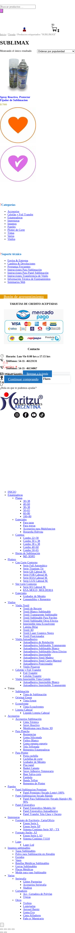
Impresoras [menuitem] (14, 817)
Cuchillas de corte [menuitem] (32, 758)
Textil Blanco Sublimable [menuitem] (37, 611)
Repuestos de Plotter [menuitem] (34, 783)
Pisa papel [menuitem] (28, 765)
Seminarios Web (16, 282)
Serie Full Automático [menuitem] (35, 565)
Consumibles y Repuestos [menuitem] (37, 599)
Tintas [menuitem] (11, 688)
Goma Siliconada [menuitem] (32, 737)
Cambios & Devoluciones (21, 263)
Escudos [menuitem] (19, 857)
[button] (18, 144)
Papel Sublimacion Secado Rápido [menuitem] (34, 795)
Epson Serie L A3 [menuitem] (32, 835)
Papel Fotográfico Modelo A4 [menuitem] (39, 808)
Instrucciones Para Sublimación (25, 269)
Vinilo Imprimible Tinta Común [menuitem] (32, 679)
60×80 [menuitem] (26, 513)
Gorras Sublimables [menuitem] (26, 866)
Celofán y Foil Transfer (20, 214)
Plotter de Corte (16, 229)
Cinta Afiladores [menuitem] (32, 915)
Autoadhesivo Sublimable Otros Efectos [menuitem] (45, 651)
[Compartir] (9, 929)
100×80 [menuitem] (27, 516)
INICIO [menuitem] (12, 491)
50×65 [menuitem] (26, 510)
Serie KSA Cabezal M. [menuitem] (35, 577)
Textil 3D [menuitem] (28, 630)
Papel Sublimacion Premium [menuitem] (31, 789)
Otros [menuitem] (18, 900)
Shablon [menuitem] (27, 887)
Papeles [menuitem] (12, 786)
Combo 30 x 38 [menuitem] (31, 541)
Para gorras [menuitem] (29, 525)
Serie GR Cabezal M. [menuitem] (34, 571)
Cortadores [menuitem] (21, 890)
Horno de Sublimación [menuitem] (27, 553)
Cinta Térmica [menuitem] (31, 722)
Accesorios (13, 211)
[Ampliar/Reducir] (1, 929)
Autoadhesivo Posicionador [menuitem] (38, 663)
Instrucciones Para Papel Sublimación (28, 272)
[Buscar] (1, 11)
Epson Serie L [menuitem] (31, 823)
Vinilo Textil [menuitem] (22, 605)
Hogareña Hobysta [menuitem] (33, 531)
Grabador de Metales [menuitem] (34, 596)
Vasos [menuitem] (18, 860)
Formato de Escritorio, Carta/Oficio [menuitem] (34, 820)
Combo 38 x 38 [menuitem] (31, 544)
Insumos (12, 223)
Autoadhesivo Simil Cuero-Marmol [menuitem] (42, 660)
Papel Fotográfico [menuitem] (25, 805)
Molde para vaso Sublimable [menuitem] (30, 872)
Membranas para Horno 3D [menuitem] (38, 728)
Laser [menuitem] (18, 841)
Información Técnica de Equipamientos (29, 279)
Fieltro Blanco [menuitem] (31, 740)
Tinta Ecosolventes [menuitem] (33, 706)
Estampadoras (15, 217)
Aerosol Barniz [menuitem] (31, 909)
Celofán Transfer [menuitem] (32, 676)
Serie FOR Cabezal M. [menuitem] (35, 574)
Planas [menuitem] (18, 498)
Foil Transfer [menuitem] (30, 673)
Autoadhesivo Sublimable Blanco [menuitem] (41, 648)
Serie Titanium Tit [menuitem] (33, 568)
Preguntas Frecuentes (19, 266)
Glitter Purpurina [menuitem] (32, 881)
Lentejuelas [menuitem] (29, 906)
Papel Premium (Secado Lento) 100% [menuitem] (43, 792)
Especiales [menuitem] (21, 519)
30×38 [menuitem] (26, 501)
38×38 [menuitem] (26, 507)
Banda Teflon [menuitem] (30, 780)
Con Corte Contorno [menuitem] (26, 562)
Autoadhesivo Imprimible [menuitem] (37, 654)
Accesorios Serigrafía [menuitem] (34, 884)
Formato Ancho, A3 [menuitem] (26, 832)
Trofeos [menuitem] (27, 903)
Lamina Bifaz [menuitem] (30, 627)
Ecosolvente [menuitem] (21, 703)
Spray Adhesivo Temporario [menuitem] (38, 771)
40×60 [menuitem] (26, 504)
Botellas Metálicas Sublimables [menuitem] (32, 863)
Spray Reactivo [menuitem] (31, 725)
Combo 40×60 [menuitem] (31, 547)
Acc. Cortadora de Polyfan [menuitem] (37, 894)
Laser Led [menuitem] (28, 844)
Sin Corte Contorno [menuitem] (26, 584)
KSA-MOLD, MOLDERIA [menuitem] (38, 590)
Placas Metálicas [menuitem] (24, 869)
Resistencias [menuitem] (29, 734)
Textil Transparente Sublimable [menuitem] (40, 614)
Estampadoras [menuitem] (15, 495)
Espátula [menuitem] (27, 777)
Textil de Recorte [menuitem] (32, 608)
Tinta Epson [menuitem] (29, 700)
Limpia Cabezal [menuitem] (23, 709)
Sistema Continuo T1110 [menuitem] (36, 838)
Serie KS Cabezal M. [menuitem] (34, 587)
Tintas (11, 233)
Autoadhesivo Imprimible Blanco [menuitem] (41, 682)
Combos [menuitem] (19, 534)
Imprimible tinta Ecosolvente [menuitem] (39, 623)
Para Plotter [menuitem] (21, 752)
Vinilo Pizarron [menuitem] (31, 666)
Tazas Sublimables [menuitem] (25, 851)
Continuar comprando (23, 379)
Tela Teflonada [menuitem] (31, 746)
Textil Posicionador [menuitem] (33, 636)
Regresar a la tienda (37, 373)
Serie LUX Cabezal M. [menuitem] (35, 580)
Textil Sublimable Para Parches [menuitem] (40, 617)
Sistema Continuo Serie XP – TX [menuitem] (41, 829)
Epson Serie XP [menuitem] (31, 826)
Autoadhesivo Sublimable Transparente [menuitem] (44, 645)
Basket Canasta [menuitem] (31, 768)
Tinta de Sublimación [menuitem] (35, 694)
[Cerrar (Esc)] (13, 929)
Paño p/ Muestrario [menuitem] (33, 918)
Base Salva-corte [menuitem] (32, 774)
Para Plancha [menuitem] (22, 731)
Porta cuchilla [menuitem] (30, 755)
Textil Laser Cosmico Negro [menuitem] (38, 633)
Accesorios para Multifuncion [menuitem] (39, 528)
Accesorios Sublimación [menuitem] (28, 719)
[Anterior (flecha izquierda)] (1, 932)
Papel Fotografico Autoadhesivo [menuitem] (40, 811)
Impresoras (13, 220)
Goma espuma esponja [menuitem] (35, 743)
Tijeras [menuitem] (27, 897)
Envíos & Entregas (18, 260)
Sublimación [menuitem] (22, 691)
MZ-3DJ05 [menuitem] (29, 556)
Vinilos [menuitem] (11, 602)
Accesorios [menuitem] (13, 716)
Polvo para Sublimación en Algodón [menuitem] (35, 854)
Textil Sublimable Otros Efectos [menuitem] (40, 620)
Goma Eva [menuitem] (29, 912)
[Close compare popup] (2, 925)
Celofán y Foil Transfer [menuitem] (28, 669)
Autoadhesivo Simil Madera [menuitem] (38, 657)
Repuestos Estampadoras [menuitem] (36, 749)
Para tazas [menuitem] (28, 522)
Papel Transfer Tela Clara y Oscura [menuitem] (42, 814)
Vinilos (11, 239)
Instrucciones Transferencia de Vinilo (28, 275)
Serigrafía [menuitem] (20, 878)
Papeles (12, 226)
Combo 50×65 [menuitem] (31, 550)
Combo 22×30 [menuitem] (31, 538)
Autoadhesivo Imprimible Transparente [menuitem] (44, 685)
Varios (11, 236)
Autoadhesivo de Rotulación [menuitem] (38, 642)
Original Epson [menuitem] (23, 697)
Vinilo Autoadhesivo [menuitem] (26, 639)
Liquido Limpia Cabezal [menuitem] (36, 712)
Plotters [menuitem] (12, 559)
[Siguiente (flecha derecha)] (5, 932)
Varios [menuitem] (11, 875)
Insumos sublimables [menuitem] (19, 847)
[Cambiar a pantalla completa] (5, 929)
